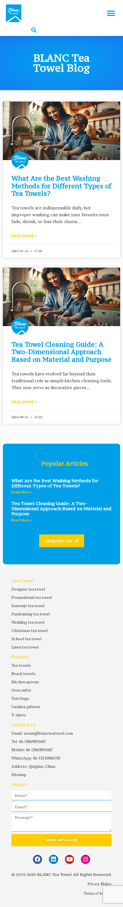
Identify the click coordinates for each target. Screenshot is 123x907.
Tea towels (21, 665)
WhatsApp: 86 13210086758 (35, 758)
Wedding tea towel (28, 622)
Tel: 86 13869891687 (28, 741)
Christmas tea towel (29, 630)
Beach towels (23, 673)
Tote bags (20, 698)
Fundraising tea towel (30, 614)
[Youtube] (69, 859)
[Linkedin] (53, 859)
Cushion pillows (25, 706)
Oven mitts (21, 690)
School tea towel (26, 638)
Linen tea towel (25, 647)
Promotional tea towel (31, 597)
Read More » (24, 236)
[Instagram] (85, 859)
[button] (110, 13)
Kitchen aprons (25, 681)
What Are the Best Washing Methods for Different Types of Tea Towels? (61, 185)
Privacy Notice (100, 883)
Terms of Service (98, 893)
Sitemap (18, 774)
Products (20, 657)
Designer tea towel (28, 589)
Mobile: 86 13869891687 (32, 749)
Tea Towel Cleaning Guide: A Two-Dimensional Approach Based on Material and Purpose (61, 351)
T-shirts (18, 715)
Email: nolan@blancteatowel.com (42, 733)
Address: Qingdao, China (33, 766)
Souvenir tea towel (28, 605)
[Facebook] (37, 859)
